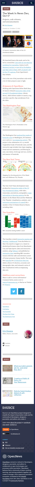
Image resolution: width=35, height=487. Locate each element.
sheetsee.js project (9, 67)
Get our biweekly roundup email (14, 448)
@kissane (7, 345)
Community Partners (17, 481)
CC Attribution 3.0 (15, 434)
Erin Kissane (8, 25)
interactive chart (8, 253)
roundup (16, 32)
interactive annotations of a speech (14, 202)
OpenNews (6, 306)
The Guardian (7, 311)
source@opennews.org (10, 282)
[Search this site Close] (31, 3)
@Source (7, 285)
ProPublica (6, 309)
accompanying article (20, 140)
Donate (5, 429)
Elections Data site (21, 260)
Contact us (13, 425)
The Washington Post (9, 316)
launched (8, 260)
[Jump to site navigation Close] (3, 3)
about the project (16, 422)
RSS (6, 442)
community (7, 32)
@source (7, 445)
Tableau (15, 251)
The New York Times (8, 314)
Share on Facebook (21, 291)
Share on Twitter (14, 291)
